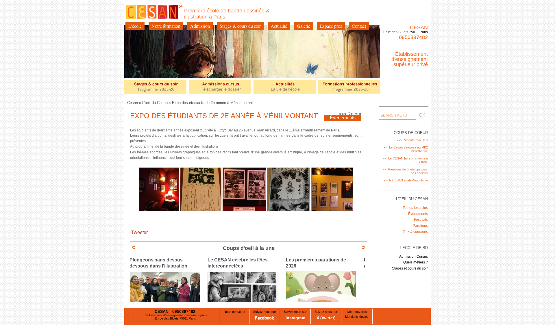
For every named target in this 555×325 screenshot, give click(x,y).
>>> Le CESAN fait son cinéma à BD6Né (405, 160)
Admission (200, 26)
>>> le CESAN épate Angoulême (405, 180)
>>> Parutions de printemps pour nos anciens (405, 171)
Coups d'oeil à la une (249, 248)
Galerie (303, 26)
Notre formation (165, 26)
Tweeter (139, 232)
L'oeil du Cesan (155, 103)
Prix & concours (415, 232)
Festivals (421, 220)
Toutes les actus (415, 208)
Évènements (418, 214)
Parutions (420, 226)
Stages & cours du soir (240, 26)
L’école (135, 26)
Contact (359, 26)
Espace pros (331, 26)
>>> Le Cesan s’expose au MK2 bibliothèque (405, 149)
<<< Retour (349, 114)
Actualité (279, 26)
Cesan (133, 103)
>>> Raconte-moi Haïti (412, 140)
